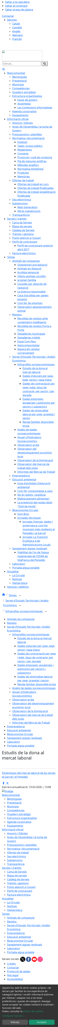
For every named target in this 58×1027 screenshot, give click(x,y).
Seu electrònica (16, 856)
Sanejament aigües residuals (24, 738)
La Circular (13, 902)
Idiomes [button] (12, 20)
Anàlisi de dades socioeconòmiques (34, 688)
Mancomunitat (11, 795)
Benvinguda (14, 799)
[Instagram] (40, 959)
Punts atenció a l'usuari (21, 887)
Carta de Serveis (17, 871)
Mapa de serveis (17, 875)
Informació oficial (12, 829)
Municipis (13, 806)
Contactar (8, 16)
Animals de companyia (20, 619)
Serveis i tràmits (11, 868)
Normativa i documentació (23, 848)
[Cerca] (45, 63)
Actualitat (8, 898)
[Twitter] (23, 959)
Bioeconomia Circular (20, 734)
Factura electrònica (18, 894)
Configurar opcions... (13, 1015)
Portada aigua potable (20, 745)
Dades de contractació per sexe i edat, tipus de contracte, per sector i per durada (36, 657)
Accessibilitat (15, 979)
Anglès (16, 31)
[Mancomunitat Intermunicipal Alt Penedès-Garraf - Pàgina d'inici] (22, 55)
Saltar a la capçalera (17, 2)
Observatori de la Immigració (30, 711)
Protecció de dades (18, 971)
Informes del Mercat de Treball (31, 722)
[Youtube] (35, 959)
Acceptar (42, 1022)
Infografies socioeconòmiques (24, 611)
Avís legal (12, 975)
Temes (13, 595)
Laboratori (13, 742)
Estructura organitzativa (22, 818)
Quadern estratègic (19, 814)
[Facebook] (29, 959)
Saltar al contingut (16, 6)
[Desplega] (20, 596)
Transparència (15, 864)
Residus (12, 623)
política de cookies (33, 1011)
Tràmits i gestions (18, 883)
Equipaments (15, 825)
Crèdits (11, 963)
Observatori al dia (23, 699)
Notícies (12, 906)
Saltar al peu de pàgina (19, 9)
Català (16, 23)
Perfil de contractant (19, 891)
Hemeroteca (14, 910)
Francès (17, 39)
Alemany (17, 35)
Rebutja (15, 1022)
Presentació (14, 802)
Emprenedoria (16, 726)
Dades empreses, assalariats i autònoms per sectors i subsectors (35, 669)
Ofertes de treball (18, 852)
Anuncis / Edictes (17, 833)
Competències (15, 810)
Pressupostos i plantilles (22, 845)
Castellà (17, 27)
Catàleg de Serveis (18, 879)
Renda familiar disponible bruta (36, 684)
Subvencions (15, 860)
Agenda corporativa (19, 822)
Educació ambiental (19, 730)
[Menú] (3, 69)
